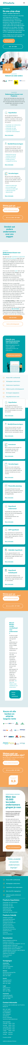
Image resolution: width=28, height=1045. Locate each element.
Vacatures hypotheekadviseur (10, 1019)
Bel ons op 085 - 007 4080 (13, 217)
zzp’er (16, 270)
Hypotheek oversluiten (8, 907)
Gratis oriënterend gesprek (11, 210)
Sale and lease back (8, 934)
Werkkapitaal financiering (9, 929)
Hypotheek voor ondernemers (10, 902)
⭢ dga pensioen (9, 192)
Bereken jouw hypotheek (14, 355)
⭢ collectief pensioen (10, 190)
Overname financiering (8, 927)
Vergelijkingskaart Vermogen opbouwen (13, 947)
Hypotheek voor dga (8, 905)
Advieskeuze (6, 1015)
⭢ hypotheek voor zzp (10, 126)
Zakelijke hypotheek (8, 917)
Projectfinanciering (7, 924)
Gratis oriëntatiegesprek (13, 324)
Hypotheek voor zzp (8, 904)
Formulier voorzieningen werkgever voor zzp (14, 943)
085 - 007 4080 (13, 46)
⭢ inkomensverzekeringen (11, 188)
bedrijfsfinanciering (11, 258)
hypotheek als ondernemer (18, 256)
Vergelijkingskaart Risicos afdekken (12, 948)
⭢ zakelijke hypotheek (10, 156)
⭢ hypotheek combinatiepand (12, 131)
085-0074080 (15, 309)
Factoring (5, 932)
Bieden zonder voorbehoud (15, 694)
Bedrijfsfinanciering (8, 920)
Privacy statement (7, 955)
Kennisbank (6, 956)
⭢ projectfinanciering (10, 157)
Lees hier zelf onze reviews (15, 32)
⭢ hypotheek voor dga (10, 128)
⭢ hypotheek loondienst (11, 129)
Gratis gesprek (9, 40)
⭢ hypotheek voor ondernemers (13, 125)
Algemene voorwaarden (9, 953)
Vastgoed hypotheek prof (9, 922)
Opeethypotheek (7, 909)
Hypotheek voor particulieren (10, 912)
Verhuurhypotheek (7, 910)
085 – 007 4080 (6, 968)
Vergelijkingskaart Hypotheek (10, 945)
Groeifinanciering (7, 930)
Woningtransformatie (8, 925)
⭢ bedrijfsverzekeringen (11, 185)
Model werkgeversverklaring (10, 940)
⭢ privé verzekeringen (10, 187)
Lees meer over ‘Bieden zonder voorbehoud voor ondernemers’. (13, 684)
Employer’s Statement (8, 942)
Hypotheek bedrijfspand (9, 919)
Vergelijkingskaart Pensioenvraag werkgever (14, 950)
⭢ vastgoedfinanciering (11, 161)
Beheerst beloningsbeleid (9, 951)
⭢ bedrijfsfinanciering (10, 154)
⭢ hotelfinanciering (10, 159)
